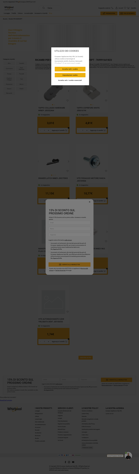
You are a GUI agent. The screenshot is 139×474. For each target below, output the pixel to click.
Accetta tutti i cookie (70, 69)
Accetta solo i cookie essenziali (70, 80)
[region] (70, 66)
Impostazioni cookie (70, 75)
